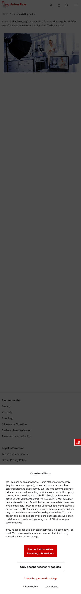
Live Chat (77, 442)
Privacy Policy (30, 586)
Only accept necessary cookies (40, 567)
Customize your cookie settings (40, 578)
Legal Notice (51, 586)
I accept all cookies (40, 551)
